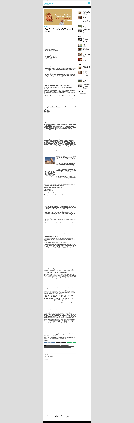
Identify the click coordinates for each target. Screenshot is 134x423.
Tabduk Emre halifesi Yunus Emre (58, 346)
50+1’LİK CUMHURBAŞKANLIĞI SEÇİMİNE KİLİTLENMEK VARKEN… (49, 415)
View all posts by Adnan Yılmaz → (49, 356)
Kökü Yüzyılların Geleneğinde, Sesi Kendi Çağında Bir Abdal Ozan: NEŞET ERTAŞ (86, 12)
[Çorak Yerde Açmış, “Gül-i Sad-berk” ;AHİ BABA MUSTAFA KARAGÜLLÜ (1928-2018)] (80, 53)
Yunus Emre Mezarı (50, 347)
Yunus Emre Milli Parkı (54, 347)
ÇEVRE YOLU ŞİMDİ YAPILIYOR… (85, 45)
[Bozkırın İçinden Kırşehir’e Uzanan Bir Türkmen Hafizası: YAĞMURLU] (80, 25)
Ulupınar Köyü (71, 346)
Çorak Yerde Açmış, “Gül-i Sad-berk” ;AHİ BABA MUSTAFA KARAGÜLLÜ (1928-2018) (71, 416)
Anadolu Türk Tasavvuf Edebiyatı (56, 345)
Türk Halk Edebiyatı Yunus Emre (65, 346)
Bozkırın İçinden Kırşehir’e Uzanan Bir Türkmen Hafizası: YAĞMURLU (86, 26)
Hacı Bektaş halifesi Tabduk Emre (64, 345)
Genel (44, 26)
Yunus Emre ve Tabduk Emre (67, 347)
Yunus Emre (45, 347)
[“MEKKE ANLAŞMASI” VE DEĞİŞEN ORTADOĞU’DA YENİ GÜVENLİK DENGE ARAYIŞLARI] (80, 20)
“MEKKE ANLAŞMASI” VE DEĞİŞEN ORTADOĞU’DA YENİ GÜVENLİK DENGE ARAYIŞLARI (86, 21)
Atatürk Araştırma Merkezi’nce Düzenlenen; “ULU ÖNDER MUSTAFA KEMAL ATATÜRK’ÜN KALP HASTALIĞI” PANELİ (86, 40)
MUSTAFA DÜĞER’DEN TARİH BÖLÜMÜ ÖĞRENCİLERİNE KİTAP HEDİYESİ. (59, 416)
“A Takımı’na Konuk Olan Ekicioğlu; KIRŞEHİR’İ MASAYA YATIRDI (86, 49)
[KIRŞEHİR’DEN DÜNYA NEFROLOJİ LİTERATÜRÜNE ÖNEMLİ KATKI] (80, 16)
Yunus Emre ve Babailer (60, 347)
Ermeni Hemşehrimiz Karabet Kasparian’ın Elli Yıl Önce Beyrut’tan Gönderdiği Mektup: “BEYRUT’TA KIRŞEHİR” (86, 31)
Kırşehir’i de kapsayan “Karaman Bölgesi (49, 346)
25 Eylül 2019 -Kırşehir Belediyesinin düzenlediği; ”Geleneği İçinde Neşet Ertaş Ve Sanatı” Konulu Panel (86, 59)
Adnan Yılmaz (48, 3)
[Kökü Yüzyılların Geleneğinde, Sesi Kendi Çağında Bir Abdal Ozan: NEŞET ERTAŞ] (80, 11)
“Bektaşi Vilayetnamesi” (49, 345)
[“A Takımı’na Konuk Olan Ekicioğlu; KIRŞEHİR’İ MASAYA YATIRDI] (80, 48)
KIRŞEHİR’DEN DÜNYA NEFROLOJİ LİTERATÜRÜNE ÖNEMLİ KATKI (86, 17)
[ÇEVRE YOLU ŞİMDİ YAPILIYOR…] (80, 44)
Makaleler (47, 26)
